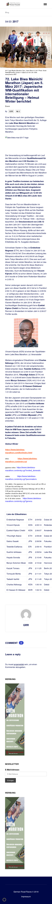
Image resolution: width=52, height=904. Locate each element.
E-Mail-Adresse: (12, 769)
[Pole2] (14, 754)
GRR (11, 111)
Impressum (26, 896)
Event (7, 106)
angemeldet (19, 664)
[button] (4, 899)
